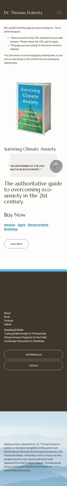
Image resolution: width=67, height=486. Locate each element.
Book (7, 317)
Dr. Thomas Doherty (23, 12)
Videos (8, 324)
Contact (33, 365)
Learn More (16, 244)
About (7, 313)
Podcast (8, 320)
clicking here (48, 55)
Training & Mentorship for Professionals (25, 333)
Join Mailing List (33, 354)
